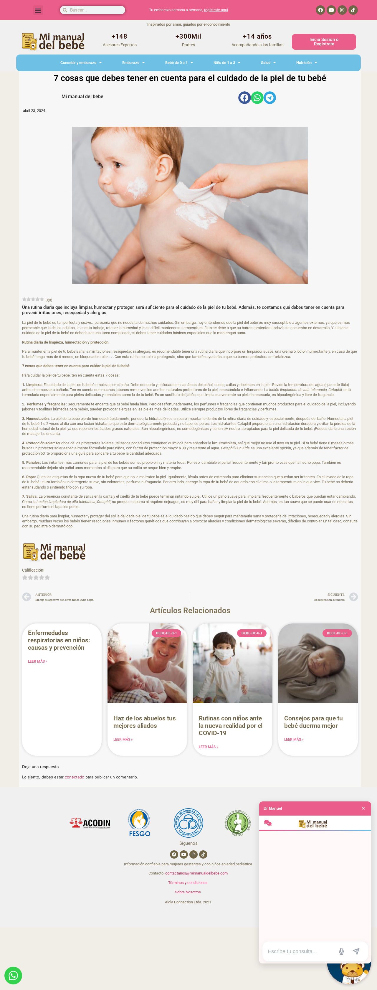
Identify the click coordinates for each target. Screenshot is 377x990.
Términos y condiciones (188, 882)
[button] (38, 10)
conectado (74, 777)
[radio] (25, 578)
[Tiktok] (353, 10)
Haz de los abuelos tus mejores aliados (144, 722)
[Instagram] (342, 10)
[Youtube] (331, 10)
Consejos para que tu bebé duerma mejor (313, 722)
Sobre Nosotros (188, 892)
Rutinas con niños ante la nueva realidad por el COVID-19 (230, 726)
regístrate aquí (216, 10)
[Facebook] (320, 10)
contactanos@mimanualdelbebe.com (196, 873)
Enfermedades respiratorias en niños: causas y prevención (59, 640)
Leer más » (37, 661)
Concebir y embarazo (78, 62)
